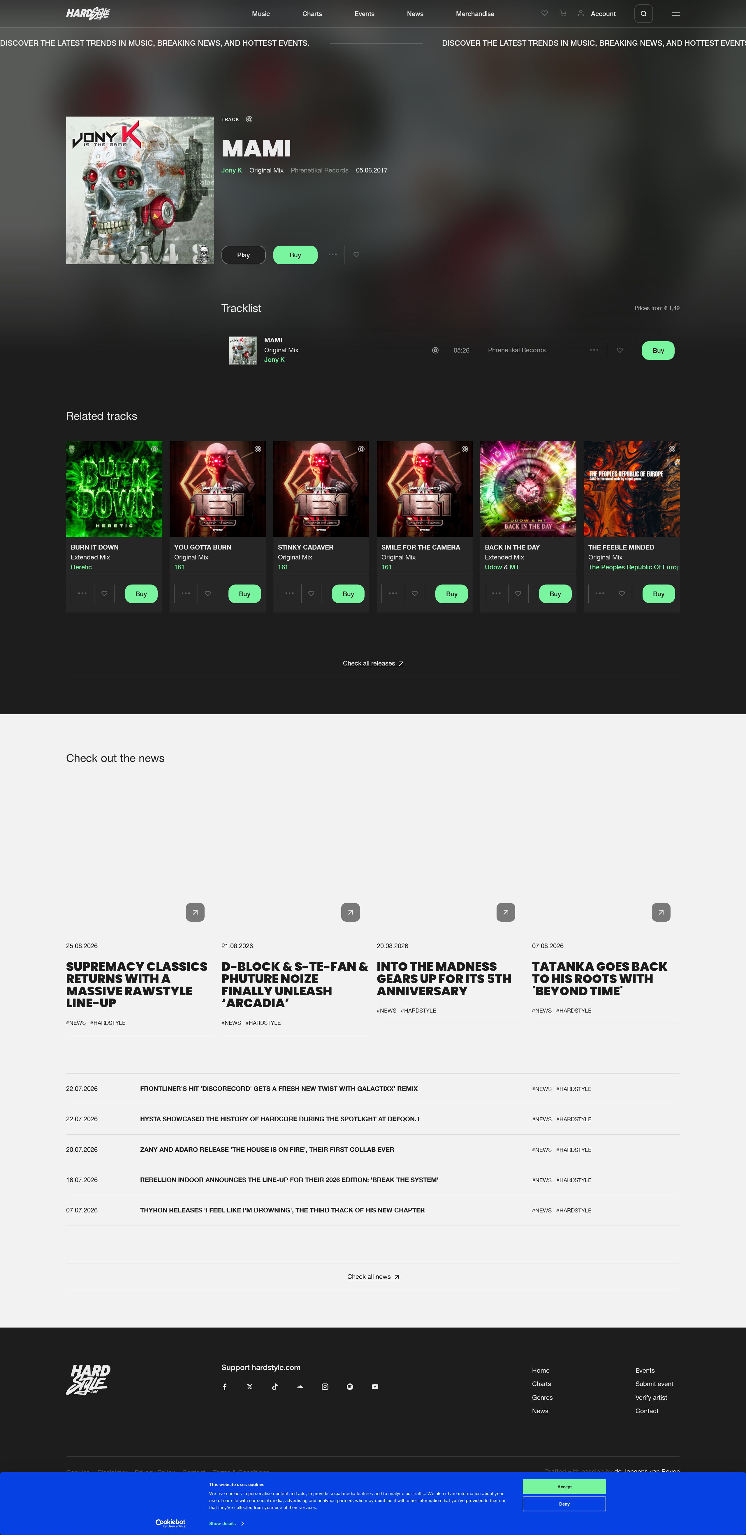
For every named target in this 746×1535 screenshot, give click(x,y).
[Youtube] (375, 1387)
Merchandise (475, 13)
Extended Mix (90, 557)
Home (541, 1370)
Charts (312, 13)
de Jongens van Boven (647, 1471)
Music (261, 13)
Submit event (654, 1384)
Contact (647, 1411)
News (415, 13)
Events (364, 13)
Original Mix (281, 350)
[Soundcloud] (300, 1387)
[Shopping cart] (564, 13)
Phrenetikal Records (320, 170)
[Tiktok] (275, 1387)
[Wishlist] (545, 13)
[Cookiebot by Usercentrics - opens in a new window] (170, 1523)
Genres (542, 1397)
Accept (564, 1486)
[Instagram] (325, 1387)
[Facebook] (224, 1387)
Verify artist (651, 1397)
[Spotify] (350, 1387)
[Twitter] (250, 1387)
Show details (222, 1523)
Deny (564, 1503)
